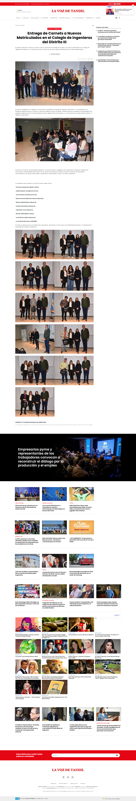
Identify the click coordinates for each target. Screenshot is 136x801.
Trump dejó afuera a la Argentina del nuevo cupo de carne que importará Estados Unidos (81, 727)
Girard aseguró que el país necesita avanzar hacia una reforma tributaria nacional (107, 603)
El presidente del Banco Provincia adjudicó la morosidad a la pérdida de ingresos (52, 727)
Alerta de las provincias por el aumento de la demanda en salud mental (26, 507)
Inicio (18, 17)
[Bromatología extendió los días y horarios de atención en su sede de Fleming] (81, 561)
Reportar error (74, 783)
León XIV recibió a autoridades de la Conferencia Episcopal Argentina (26, 573)
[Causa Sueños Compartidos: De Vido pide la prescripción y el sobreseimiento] (81, 591)
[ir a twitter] (68, 777)
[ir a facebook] (63, 777)
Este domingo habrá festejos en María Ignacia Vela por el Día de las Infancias (27, 603)
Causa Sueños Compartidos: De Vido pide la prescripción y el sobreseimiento (81, 603)
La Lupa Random (78, 17)
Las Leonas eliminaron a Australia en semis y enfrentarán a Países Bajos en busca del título (53, 508)
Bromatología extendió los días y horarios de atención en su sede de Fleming (81, 573)
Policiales (34, 17)
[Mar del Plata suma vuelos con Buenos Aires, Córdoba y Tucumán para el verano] (54, 527)
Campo (98, 17)
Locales (25, 17)
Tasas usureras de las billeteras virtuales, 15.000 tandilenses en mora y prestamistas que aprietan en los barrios (109, 728)
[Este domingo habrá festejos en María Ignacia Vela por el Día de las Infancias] (27, 591)
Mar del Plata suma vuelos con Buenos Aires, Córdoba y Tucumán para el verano (53, 540)
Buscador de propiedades (22, 4)
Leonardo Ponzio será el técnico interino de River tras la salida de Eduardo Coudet (54, 574)
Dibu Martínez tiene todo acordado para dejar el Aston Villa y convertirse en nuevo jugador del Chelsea (81, 508)
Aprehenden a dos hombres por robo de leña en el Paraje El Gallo (108, 60)
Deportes (53, 17)
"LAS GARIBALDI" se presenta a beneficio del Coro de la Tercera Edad (82, 540)
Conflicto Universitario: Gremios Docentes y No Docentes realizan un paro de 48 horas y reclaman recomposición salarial (27, 728)
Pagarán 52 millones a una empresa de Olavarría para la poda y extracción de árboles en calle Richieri (53, 605)
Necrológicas (65, 17)
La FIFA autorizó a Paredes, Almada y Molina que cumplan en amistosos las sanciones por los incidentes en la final (27, 541)
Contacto (82, 783)
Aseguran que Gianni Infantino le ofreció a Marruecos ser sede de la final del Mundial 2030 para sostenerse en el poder (109, 53)
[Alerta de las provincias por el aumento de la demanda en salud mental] (27, 494)
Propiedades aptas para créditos (40, 4)
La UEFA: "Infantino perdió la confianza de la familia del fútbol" (109, 31)
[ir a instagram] (72, 777)
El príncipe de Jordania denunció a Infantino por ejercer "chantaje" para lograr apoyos (109, 45)
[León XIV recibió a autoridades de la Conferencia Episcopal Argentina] (27, 561)
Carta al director (63, 783)
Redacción (53, 783)
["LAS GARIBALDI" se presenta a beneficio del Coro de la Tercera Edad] (81, 527)
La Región (44, 17)
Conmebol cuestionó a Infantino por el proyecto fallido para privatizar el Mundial (109, 37)
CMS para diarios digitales (114, 798)
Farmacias (89, 17)
